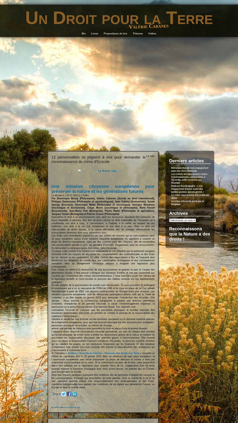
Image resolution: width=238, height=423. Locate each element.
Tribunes (138, 33)
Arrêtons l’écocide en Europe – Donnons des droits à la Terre (103, 353)
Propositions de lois (115, 33)
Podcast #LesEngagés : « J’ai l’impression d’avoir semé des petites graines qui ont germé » (187, 189)
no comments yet (72, 407)
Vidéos (152, 33)
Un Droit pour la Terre (119, 17)
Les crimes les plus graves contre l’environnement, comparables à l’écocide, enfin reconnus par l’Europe (189, 178)
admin (57, 407)
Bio (84, 33)
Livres (94, 33)
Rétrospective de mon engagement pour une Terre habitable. (189, 169)
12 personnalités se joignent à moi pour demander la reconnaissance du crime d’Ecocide (98, 159)
